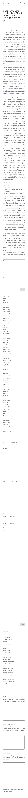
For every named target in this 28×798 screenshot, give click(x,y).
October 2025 (6, 318)
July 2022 (5, 391)
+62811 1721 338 (21, 252)
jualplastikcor (8, 20)
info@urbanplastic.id (19, 254)
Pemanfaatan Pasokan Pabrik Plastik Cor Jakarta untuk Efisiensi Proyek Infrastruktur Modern (14, 549)
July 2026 (5, 298)
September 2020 (7, 431)
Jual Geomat (6, 585)
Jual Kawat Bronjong (8, 594)
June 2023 (5, 367)
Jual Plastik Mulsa (7, 603)
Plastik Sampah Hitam (8, 474)
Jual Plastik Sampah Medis (10, 607)
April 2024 (5, 345)
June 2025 (5, 327)
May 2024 (5, 342)
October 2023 (6, 358)
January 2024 (6, 351)
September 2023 (7, 360)
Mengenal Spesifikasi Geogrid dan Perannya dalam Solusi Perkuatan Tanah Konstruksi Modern (14, 538)
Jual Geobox (6, 579)
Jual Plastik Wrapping (8, 612)
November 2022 (7, 382)
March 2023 (6, 373)
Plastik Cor (5, 452)
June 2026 (5, 300)
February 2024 (6, 349)
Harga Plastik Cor (7, 572)
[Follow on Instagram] (15, 501)
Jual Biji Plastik (6, 574)
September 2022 (7, 387)
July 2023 (5, 365)
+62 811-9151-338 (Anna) (9, 491)
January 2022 (6, 400)
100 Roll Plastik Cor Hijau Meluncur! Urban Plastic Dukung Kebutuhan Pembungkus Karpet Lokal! (14, 559)
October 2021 (6, 407)
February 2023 (6, 376)
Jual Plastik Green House (9, 599)
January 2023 (6, 378)
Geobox (5, 466)
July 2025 (5, 325)
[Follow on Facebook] (10, 501)
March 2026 (6, 307)
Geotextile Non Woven (8, 471)
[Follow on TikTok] (7, 501)
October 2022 (6, 384)
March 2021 (6, 420)
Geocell (5, 460)
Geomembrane (7, 457)
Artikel (4, 568)
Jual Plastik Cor (7, 596)
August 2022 (6, 389)
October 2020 (6, 429)
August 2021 (6, 409)
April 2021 (5, 418)
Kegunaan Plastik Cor (8, 614)
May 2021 (5, 415)
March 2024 (6, 347)
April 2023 (5, 371)
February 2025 (6, 336)
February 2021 (6, 422)
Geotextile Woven (7, 468)
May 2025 (5, 329)
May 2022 (5, 396)
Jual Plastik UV (6, 610)
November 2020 (7, 427)
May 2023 (5, 369)
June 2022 (5, 393)
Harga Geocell (6, 570)
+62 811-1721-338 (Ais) (8, 494)
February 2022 (6, 398)
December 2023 (7, 353)
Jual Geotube (6, 592)
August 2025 (6, 322)
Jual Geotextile (7, 590)
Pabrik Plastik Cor (7, 618)
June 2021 (5, 413)
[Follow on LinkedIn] (4, 501)
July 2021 (5, 411)
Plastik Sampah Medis (8, 455)
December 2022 (7, 380)
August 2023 (6, 362)
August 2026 (6, 296)
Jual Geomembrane (8, 587)
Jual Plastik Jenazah (8, 601)
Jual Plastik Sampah (8, 605)
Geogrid (5, 463)
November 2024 (7, 340)
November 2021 (7, 404)
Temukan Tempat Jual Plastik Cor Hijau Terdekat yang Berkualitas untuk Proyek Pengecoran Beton (14, 544)
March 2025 (6, 334)
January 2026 (6, 311)
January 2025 (6, 338)
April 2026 (5, 305)
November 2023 (7, 356)
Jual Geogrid (6, 583)
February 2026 (6, 309)
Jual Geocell (6, 581)
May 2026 (5, 303)
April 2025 (5, 331)
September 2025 (7, 320)
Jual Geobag (6, 576)
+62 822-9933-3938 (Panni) (10, 489)
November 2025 (7, 316)
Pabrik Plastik (6, 616)
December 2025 (7, 314)
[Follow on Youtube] (12, 501)
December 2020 (7, 424)
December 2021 (7, 402)
